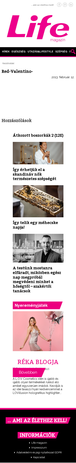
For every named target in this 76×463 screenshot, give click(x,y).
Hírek (6, 51)
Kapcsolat (39, 457)
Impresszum (39, 447)
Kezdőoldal (8, 63)
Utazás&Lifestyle (40, 51)
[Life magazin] (38, 28)
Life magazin (39, 442)
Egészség (19, 51)
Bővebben (29, 372)
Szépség (61, 51)
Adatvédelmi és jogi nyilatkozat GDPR (39, 452)
